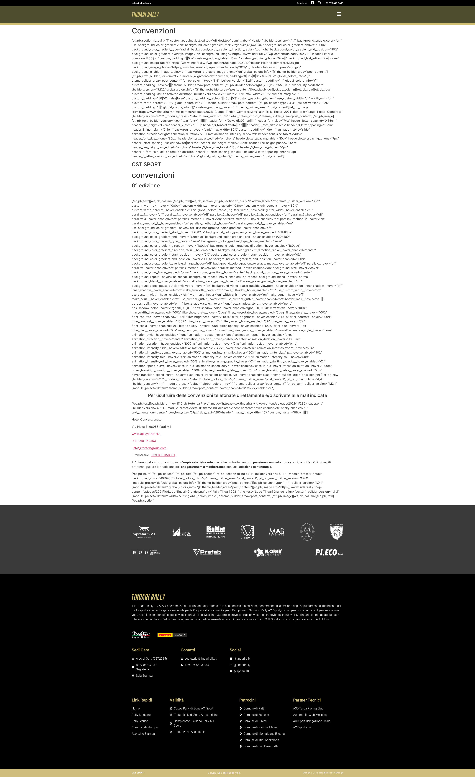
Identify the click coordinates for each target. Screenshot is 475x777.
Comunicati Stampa (145, 727)
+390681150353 (144, 441)
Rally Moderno (141, 715)
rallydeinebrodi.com (141, 3)
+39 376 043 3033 (334, 3)
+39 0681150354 (163, 455)
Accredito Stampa (143, 733)
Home (136, 708)
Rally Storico (140, 721)
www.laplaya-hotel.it (146, 434)
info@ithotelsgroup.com (149, 448)
